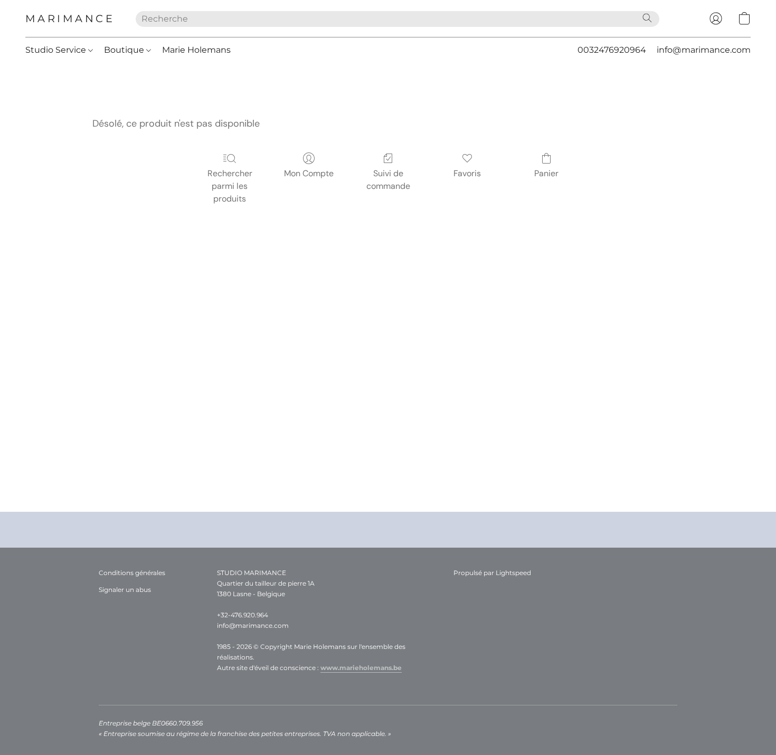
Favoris (467, 173)
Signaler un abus (125, 590)
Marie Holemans (196, 50)
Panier (546, 173)
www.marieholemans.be (361, 668)
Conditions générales (132, 573)
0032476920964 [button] (612, 50)
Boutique (125, 50)
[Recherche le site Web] (647, 18)
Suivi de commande (388, 180)
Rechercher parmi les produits (229, 186)
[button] (70, 18)
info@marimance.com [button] (704, 50)
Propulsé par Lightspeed (492, 573)
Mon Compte (309, 173)
